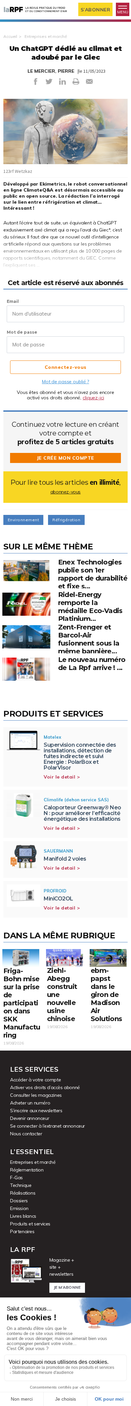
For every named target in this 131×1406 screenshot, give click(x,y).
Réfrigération (66, 519)
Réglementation (26, 1170)
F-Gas (16, 1178)
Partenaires (22, 1231)
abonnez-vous (65, 492)
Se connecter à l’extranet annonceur (47, 1126)
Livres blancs (23, 1216)
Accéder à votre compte (35, 1080)
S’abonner (96, 10)
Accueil (10, 36)
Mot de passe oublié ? (65, 381)
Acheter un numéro (30, 1103)
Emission (19, 1208)
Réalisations (22, 1193)
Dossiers (19, 1201)
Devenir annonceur (29, 1118)
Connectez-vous (66, 367)
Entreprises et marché (46, 36)
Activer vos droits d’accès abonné (45, 1087)
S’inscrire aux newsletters (36, 1111)
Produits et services (30, 1224)
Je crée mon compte (65, 458)
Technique (20, 1185)
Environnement (23, 519)
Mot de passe (22, 332)
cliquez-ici (93, 397)
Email (13, 301)
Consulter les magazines (36, 1095)
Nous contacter (26, 1134)
